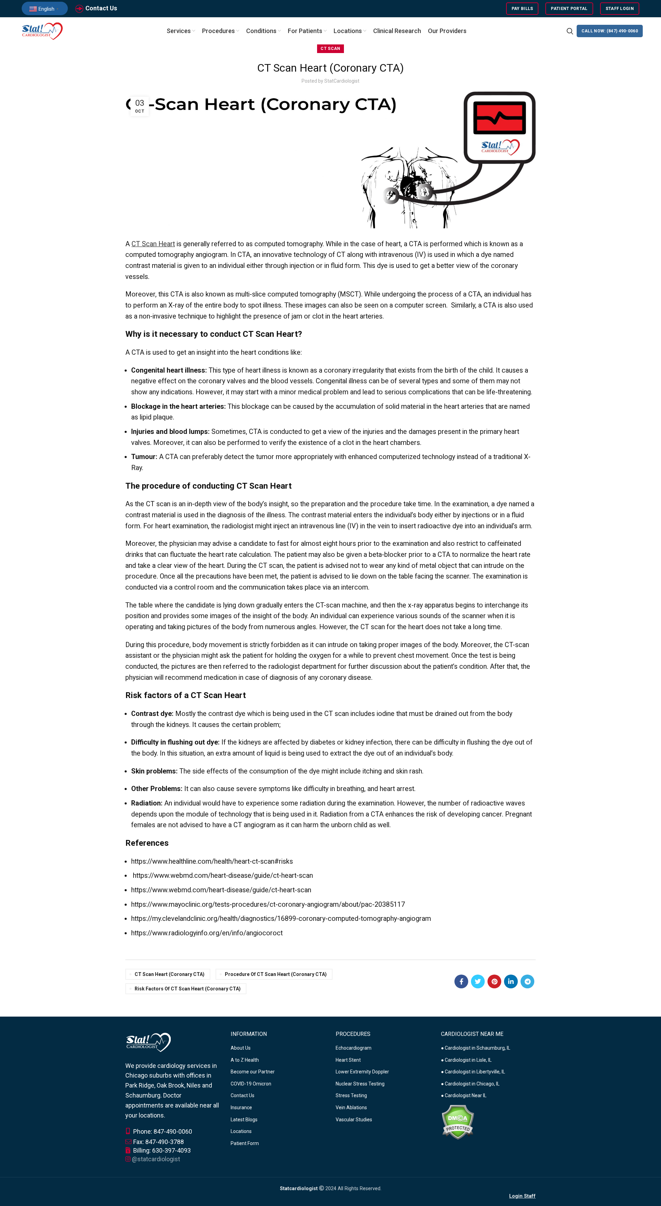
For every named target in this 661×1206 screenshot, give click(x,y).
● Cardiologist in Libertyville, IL (473, 1071)
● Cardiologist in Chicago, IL (470, 1084)
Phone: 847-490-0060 (162, 1131)
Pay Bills (522, 8)
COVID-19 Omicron (251, 1084)
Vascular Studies (354, 1119)
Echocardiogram (353, 1048)
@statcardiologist (156, 1159)
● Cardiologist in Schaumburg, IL (475, 1048)
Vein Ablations (351, 1107)
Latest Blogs (244, 1119)
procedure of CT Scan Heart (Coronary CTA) (276, 974)
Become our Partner (253, 1071)
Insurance (241, 1107)
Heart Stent (348, 1060)
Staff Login (620, 8)
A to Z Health (245, 1060)
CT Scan (330, 48)
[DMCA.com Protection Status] (457, 1121)
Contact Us (101, 8)
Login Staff (522, 1196)
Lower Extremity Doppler (362, 1071)
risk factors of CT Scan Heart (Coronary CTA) (188, 988)
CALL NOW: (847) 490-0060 (609, 31)
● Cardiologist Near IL (463, 1095)
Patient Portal (569, 8)
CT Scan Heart (153, 244)
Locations (241, 1131)
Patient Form (245, 1143)
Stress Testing (351, 1095)
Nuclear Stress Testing (360, 1084)
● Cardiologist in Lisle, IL (466, 1060)
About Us (241, 1048)
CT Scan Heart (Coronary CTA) (169, 974)
